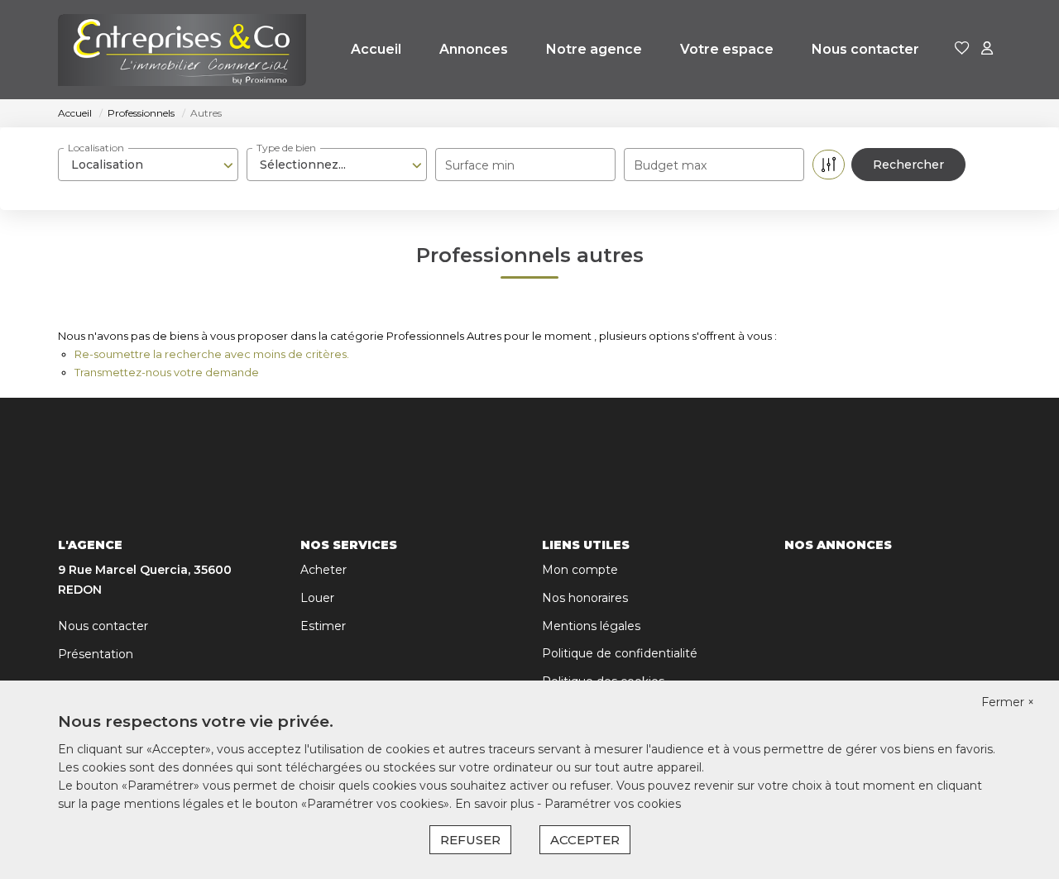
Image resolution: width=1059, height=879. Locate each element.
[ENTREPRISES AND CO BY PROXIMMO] (182, 49)
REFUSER (470, 840)
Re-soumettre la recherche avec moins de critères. (211, 354)
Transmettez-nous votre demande (166, 372)
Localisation (96, 147)
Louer (317, 597)
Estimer (323, 626)
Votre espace (727, 49)
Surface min (480, 165)
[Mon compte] (987, 49)
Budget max (670, 165)
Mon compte (580, 569)
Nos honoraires (585, 597)
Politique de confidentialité (619, 653)
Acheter (323, 569)
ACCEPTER (585, 840)
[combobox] (148, 164)
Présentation (95, 654)
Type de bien (286, 147)
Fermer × (1007, 702)
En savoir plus (496, 803)
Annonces (473, 49)
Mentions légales (591, 626)
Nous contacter (865, 49)
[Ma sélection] (962, 49)
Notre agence (594, 49)
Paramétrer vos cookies (612, 803)
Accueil (376, 49)
